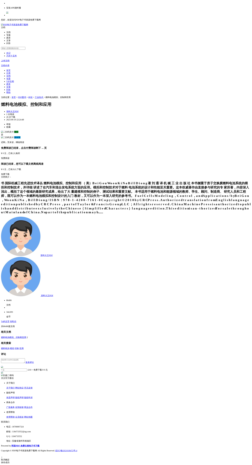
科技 (30, 97)
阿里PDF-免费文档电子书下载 (26, 446)
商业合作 (28, 407)
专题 (8, 79)
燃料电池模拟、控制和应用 (13, 337)
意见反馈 (28, 388)
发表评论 (29, 362)
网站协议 (19, 388)
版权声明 (19, 397)
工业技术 (39, 97)
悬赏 (8, 84)
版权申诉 (28, 397)
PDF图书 (22, 97)
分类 (8, 73)
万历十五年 (11, 56)
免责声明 (10, 397)
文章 (8, 87)
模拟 (12, 348)
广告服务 (10, 407)
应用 (21, 348)
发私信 (13, 321)
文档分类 (5, 65)
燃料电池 (5, 348)
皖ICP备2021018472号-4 (66, 450)
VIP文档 (10, 81)
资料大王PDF (12, 111)
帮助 (8, 92)
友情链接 (19, 407)
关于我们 (10, 388)
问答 (8, 90)
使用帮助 (10, 417)
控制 (17, 348)
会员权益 (19, 417)
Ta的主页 (5, 321)
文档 (8, 76)
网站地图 (28, 417)
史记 (8, 53)
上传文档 (5, 61)
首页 (8, 70)
